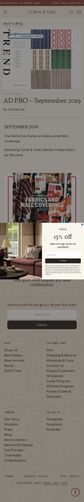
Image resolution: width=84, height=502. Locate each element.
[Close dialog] (82, 224)
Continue (63, 261)
